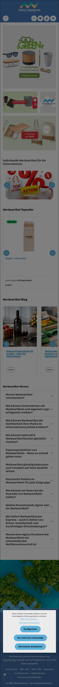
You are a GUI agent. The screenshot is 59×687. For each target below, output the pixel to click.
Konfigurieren (30, 629)
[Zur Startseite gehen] (29, 7)
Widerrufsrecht (38, 673)
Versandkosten (10, 660)
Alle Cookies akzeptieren (30, 646)
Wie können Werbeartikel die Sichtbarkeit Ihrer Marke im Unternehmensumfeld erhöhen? (27, 424)
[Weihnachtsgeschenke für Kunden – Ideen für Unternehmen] (20, 326)
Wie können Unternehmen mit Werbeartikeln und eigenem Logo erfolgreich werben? (27, 409)
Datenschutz (11, 669)
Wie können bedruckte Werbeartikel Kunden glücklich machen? (26, 438)
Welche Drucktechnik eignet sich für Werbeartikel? (27, 506)
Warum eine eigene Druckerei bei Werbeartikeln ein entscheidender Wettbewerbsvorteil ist (27, 539)
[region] (29, 253)
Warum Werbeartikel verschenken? (19, 396)
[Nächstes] (52, 185)
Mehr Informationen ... (29, 619)
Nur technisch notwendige (30, 638)
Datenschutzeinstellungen (29, 677)
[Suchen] (34, 18)
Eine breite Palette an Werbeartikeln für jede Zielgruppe (28, 481)
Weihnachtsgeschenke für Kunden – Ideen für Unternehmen (19, 354)
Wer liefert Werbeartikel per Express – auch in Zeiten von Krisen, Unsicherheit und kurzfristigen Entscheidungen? (26, 521)
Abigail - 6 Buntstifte (15, 258)
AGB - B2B (36, 669)
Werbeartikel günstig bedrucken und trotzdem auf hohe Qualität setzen (27, 468)
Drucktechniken (21, 673)
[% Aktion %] (29, 185)
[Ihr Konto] (47, 18)
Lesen (10, 370)
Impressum (48, 669)
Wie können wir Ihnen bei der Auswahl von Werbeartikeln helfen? (24, 494)
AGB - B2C (24, 669)
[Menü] (6, 18)
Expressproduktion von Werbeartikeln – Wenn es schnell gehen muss (27, 453)
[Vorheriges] (7, 185)
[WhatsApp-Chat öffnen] (7, 679)
